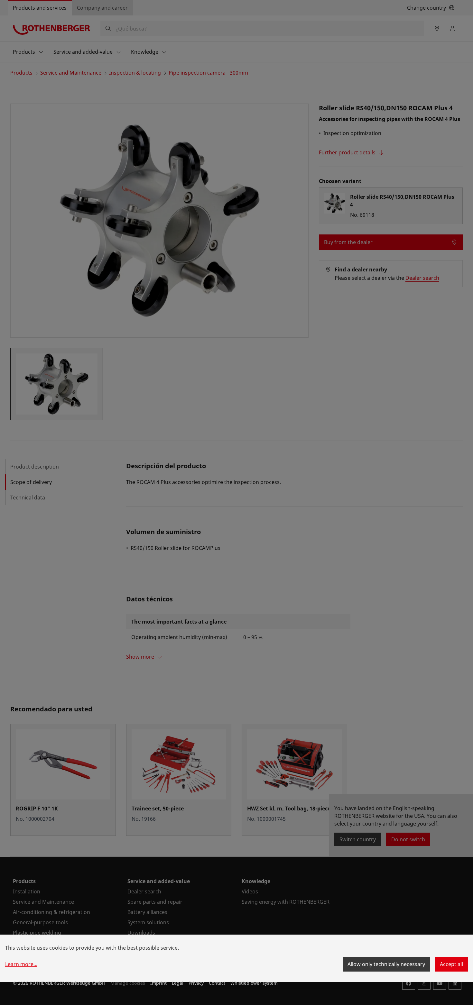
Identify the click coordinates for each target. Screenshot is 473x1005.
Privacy (196, 983)
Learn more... (21, 964)
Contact (217, 983)
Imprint (158, 983)
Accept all (451, 964)
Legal (177, 983)
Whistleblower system (254, 983)
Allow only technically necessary (386, 964)
